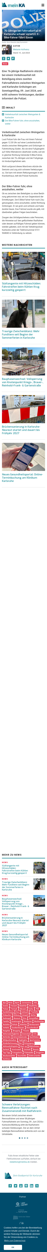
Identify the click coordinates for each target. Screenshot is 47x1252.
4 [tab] (27, 1138)
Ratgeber (6, 1031)
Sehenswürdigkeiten (11, 1034)
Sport (17, 1003)
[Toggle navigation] (43, 5)
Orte (35, 1034)
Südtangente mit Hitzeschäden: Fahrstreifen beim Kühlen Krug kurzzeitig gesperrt (21, 287)
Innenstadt (26, 1034)
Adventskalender (20, 1037)
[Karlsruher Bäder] (21, 1217)
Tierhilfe (34, 1012)
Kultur (31, 1009)
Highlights (23, 1040)
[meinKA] (13, 5)
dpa (4, 1003)
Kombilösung (8, 1012)
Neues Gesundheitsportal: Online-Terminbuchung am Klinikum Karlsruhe (22, 478)
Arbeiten (23, 1024)
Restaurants (34, 1024)
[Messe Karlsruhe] (21, 1210)
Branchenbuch (32, 1028)
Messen (23, 1009)
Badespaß (7, 1018)
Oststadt (27, 1049)
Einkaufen (7, 1015)
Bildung (16, 1015)
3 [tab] (24, 1138)
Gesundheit (34, 1018)
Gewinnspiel (16, 1021)
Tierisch (14, 1009)
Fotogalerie (17, 1053)
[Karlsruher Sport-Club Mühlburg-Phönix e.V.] (21, 1204)
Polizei (5, 1009)
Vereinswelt (16, 1049)
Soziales (6, 1024)
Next (41, 1084)
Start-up (23, 1046)
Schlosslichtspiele (10, 1046)
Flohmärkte (29, 1053)
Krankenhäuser (17, 1028)
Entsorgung (29, 1043)
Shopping (16, 1031)
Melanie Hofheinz (21, 49)
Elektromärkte (35, 1056)
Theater (26, 1031)
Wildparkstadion (9, 1040)
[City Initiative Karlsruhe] (21, 1224)
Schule (15, 1024)
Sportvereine (34, 1040)
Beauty (36, 1049)
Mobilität (23, 1006)
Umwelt (25, 1015)
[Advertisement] (23, 520)
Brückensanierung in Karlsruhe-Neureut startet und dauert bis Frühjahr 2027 (21, 430)
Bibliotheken (34, 1046)
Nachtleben (34, 1037)
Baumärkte (22, 1056)
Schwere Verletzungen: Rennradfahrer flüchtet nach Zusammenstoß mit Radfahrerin (21, 1108)
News (5, 64)
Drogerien (40, 1053)
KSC (35, 1003)
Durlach (6, 1049)
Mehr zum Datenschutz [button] (14, 1241)
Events (5, 1006)
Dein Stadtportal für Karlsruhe (27, 1175)
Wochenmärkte (9, 1056)
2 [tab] (22, 1138)
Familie (6, 1021)
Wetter (33, 1015)
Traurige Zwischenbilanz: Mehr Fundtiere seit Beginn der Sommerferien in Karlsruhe (21, 335)
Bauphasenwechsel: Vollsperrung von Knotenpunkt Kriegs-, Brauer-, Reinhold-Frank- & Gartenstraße (22, 382)
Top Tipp (6, 1053)
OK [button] (12, 1247)
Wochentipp (39, 1021)
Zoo (17, 1012)
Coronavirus (27, 1003)
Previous (6, 1084)
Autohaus (7, 1059)
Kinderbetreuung (10, 1043)
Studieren (28, 1021)
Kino (25, 1018)
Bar (20, 1043)
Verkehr (6, 1028)
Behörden (7, 1037)
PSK (37, 1009)
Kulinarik (25, 1012)
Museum (17, 1018)
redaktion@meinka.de (20, 1162)
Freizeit (14, 1006)
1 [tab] (19, 1138)
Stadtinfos (33, 1006)
